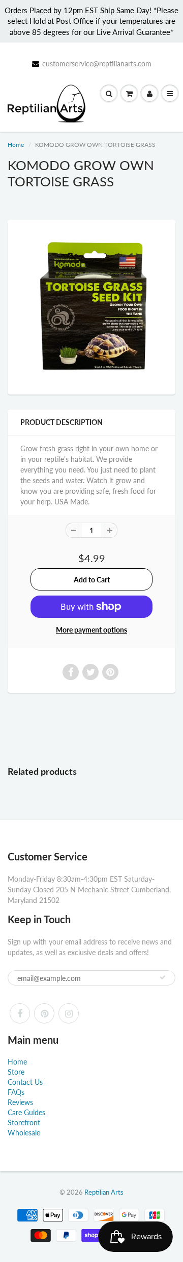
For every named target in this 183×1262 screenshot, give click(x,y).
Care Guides (26, 1112)
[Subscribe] (162, 977)
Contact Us (25, 1082)
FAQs (16, 1092)
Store (16, 1072)
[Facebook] (20, 1013)
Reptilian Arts (104, 1192)
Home (16, 144)
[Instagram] (68, 1013)
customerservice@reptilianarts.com (96, 63)
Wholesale (24, 1132)
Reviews (20, 1102)
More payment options (91, 629)
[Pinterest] (44, 1013)
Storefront (24, 1122)
